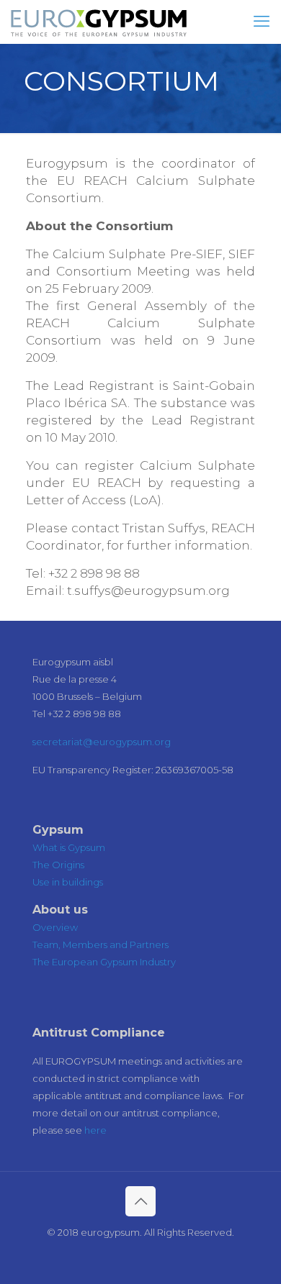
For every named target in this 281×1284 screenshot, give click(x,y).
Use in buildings (67, 882)
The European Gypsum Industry (104, 961)
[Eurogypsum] (99, 22)
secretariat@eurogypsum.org (101, 741)
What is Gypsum (68, 847)
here (95, 1130)
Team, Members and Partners (100, 944)
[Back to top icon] (140, 1201)
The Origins (58, 864)
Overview (55, 927)
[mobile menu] (261, 21)
